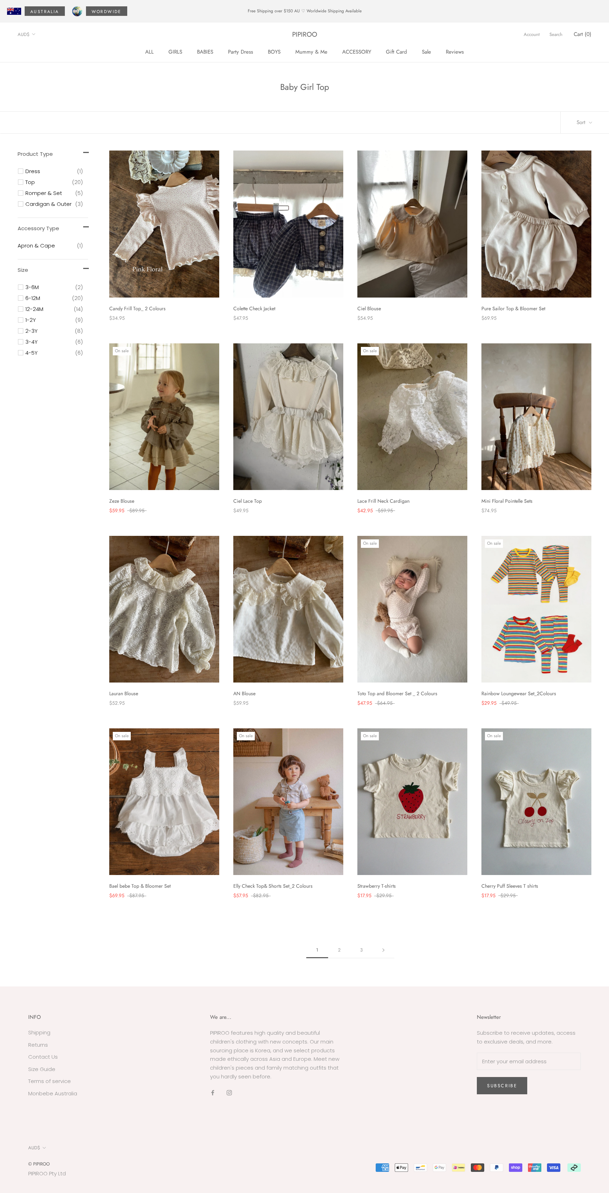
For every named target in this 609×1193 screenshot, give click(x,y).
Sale (426, 51)
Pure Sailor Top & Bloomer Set (513, 308)
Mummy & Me (311, 51)
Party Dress (240, 51)
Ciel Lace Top (247, 500)
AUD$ (24, 34)
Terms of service (49, 1081)
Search (555, 34)
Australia (44, 11)
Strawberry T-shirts (376, 885)
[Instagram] (229, 1092)
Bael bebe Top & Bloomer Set (140, 885)
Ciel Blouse (369, 308)
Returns (38, 1044)
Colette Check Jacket (254, 308)
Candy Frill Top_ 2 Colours (137, 308)
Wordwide (107, 11)
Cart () (582, 34)
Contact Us (43, 1056)
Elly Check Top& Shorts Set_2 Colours (273, 885)
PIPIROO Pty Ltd (47, 1173)
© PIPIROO (39, 1164)
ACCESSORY (356, 51)
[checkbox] (54, 171)
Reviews (455, 51)
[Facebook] (212, 1092)
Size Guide (41, 1069)
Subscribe (502, 1085)
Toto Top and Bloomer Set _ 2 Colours (397, 693)
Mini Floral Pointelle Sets (507, 500)
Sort (582, 122)
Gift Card (396, 51)
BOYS (274, 51)
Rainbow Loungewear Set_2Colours (518, 693)
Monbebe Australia (52, 1093)
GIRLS (175, 51)
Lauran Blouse (123, 693)
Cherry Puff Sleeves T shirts (509, 885)
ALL (149, 51)
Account (532, 34)
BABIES (205, 51)
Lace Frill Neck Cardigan (383, 500)
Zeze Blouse (121, 500)
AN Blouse (244, 693)
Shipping (39, 1032)
